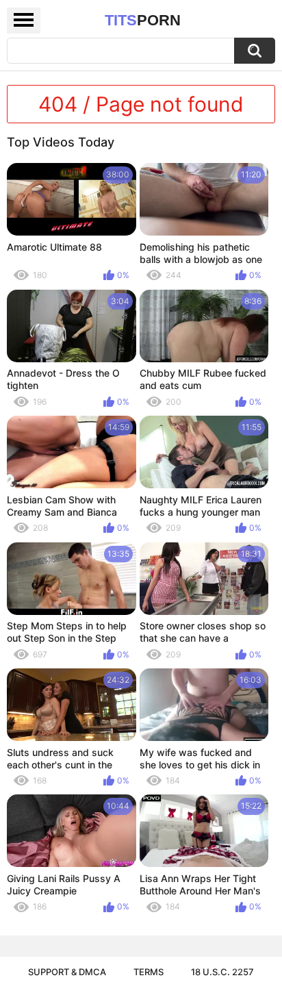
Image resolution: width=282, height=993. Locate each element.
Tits (143, 20)
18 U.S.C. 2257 (222, 971)
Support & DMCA (67, 971)
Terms (148, 971)
